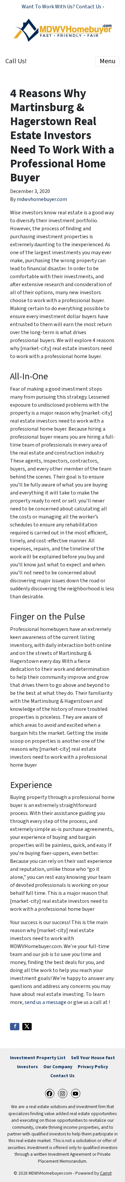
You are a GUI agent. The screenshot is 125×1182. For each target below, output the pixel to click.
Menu (107, 61)
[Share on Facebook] (14, 1026)
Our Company (57, 1067)
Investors (27, 1067)
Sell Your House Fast (93, 1058)
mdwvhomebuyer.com (42, 199)
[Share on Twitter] (27, 1026)
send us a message (45, 1002)
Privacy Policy (93, 1067)
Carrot (106, 1173)
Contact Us (62, 1076)
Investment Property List (38, 1058)
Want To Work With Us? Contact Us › (63, 6)
